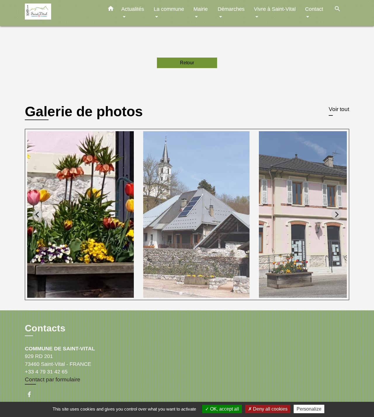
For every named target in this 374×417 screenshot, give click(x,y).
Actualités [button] (132, 9)
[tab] (180, 293)
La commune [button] (169, 9)
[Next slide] (336, 214)
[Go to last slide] (37, 214)
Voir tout (339, 109)
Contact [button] (314, 9)
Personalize (309, 408)
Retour (187, 62)
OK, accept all (224, 408)
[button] (111, 10)
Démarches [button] (231, 9)
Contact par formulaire (52, 379)
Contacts (45, 328)
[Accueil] (61, 13)
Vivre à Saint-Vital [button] (275, 9)
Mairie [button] (200, 9)
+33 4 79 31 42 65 (46, 372)
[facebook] (32, 394)
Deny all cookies (270, 408)
